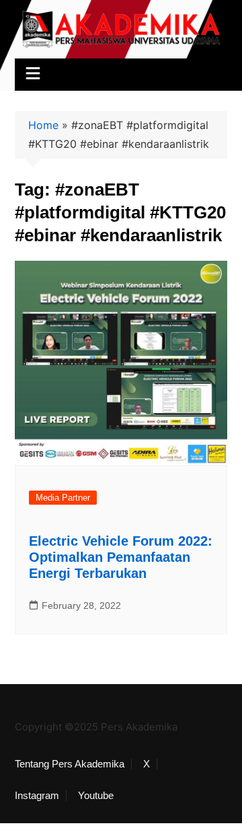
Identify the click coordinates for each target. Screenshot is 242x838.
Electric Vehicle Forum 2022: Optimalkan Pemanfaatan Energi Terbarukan (120, 557)
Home (43, 125)
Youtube (96, 795)
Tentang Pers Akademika (69, 764)
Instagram (37, 795)
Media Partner (63, 498)
